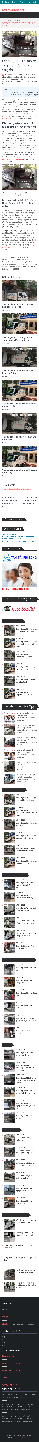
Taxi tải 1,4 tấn (7, 1377)
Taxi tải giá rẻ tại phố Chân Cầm (24, 1007)
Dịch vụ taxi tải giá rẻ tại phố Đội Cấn (25, 1032)
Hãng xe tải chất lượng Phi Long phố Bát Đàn (20, 1259)
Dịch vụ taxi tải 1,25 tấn (11, 1370)
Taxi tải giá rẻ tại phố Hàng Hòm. (24, 981)
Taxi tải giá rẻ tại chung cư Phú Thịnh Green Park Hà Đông (17, 338)
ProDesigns (26, 1438)
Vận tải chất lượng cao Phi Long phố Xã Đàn (26, 934)
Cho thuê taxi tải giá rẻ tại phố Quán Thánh (29, 500)
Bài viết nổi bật (13, 77)
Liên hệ (5, 1324)
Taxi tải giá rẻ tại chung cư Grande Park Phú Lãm (19, 405)
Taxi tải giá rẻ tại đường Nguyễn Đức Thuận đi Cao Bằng (26, 885)
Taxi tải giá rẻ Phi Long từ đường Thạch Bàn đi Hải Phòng (26, 1080)
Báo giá (5, 1317)
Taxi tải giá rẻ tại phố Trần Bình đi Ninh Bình (26, 909)
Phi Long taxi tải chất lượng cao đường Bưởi (24, 1234)
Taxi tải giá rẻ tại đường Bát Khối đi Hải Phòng (25, 896)
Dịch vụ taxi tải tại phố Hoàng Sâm (24, 1139)
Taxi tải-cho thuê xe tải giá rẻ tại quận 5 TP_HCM (26, 1019)
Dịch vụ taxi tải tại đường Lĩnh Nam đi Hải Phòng (25, 922)
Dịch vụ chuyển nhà (18, 81)
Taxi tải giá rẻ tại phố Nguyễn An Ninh (24, 1202)
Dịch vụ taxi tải (8, 1356)
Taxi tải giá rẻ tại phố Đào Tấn (26, 969)
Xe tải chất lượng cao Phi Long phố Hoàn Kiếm (25, 1271)
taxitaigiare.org (13, 10)
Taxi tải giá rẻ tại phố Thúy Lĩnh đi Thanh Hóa (26, 1092)
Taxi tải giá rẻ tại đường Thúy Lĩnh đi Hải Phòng (25, 1054)
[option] (24, 2)
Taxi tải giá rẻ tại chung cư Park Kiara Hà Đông (18, 372)
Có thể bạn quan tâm (10, 79)
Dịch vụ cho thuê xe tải (11, 1363)
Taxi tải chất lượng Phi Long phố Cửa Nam (25, 947)
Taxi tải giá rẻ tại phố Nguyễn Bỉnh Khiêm (24, 1189)
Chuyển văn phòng (27, 77)
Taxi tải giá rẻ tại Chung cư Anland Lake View (19, 438)
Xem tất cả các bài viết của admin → (18, 489)
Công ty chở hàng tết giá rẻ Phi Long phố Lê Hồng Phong (26, 1285)
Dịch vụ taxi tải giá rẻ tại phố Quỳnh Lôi (25, 1177)
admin (19, 75)
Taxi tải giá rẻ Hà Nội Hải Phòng (26, 1117)
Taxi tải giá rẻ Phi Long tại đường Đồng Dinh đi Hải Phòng (25, 1067)
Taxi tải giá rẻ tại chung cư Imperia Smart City (19, 471)
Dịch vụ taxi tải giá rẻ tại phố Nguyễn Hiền (25, 1164)
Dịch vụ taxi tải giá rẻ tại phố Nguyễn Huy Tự (25, 1151)
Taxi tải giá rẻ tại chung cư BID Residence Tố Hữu (17, 305)
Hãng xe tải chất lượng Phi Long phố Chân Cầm (18, 1246)
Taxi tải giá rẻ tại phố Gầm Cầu (26, 994)
